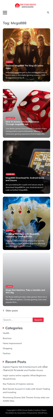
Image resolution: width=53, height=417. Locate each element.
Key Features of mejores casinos (18, 383)
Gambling (10, 118)
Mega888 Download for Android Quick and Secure (25, 179)
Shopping (7, 348)
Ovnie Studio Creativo (31, 410)
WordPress (42, 413)
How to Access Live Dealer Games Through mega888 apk (22, 123)
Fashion (6, 353)
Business (7, 338)
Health (6, 333)
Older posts (12, 310)
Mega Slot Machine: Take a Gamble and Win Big (25, 291)
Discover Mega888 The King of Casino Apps (24, 66)
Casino (9, 62)
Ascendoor (21, 413)
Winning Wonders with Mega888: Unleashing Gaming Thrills (22, 235)
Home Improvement (12, 343)
